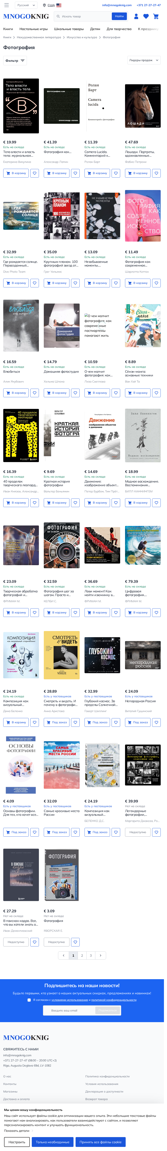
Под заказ (59, 722)
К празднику (148, 29)
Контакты (9, 1084)
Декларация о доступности (104, 1091)
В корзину (19, 173)
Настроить (17, 1142)
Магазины (10, 1091)
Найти (119, 16)
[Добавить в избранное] (34, 173)
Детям (95, 29)
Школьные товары (69, 29)
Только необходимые (52, 1142)
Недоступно (138, 832)
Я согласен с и (84, 1000)
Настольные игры (34, 29)
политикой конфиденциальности (113, 1000)
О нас (7, 1076)
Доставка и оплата (16, 1099)
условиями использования (70, 1000)
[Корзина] (156, 16)
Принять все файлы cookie (101, 1142)
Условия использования (101, 1084)
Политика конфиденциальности (107, 1076)
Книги (8, 29)
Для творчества (119, 29)
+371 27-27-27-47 (149, 5)
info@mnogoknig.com (117, 5)
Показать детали (16, 1131)
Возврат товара (96, 1099)
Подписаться (108, 1010)
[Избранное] (146, 16)
